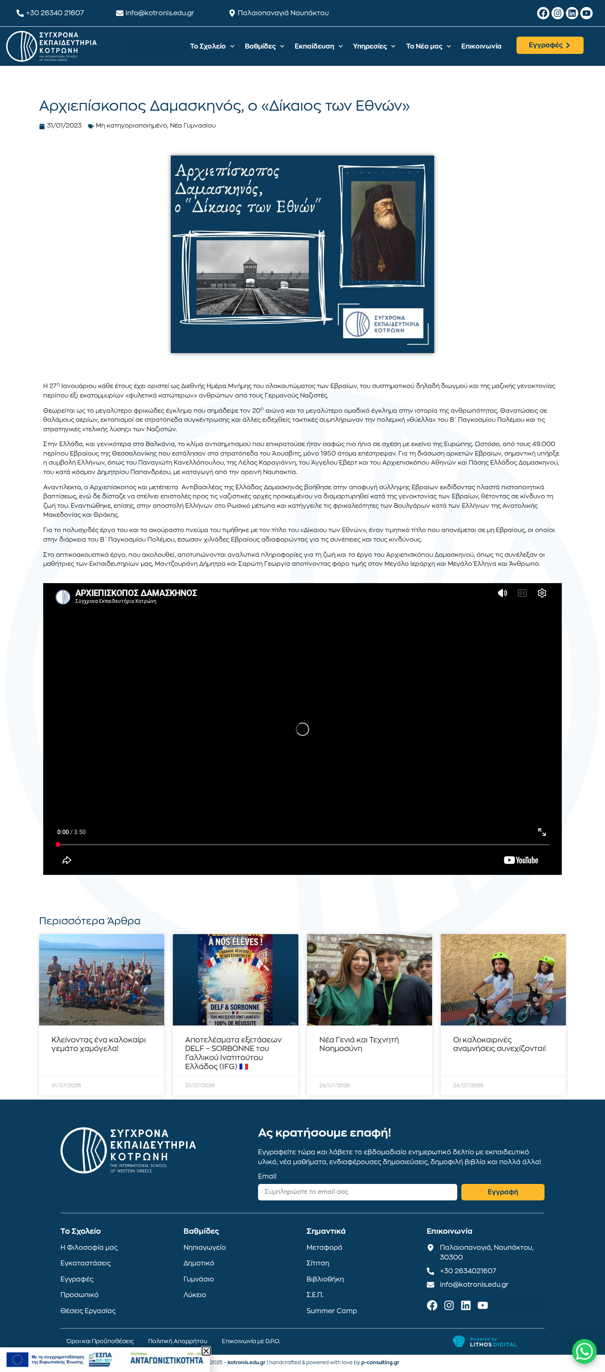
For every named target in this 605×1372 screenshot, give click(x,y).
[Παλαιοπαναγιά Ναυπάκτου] (232, 13)
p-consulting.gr (380, 1362)
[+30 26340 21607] (20, 13)
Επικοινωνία (481, 46)
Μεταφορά (324, 1247)
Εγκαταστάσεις (85, 1263)
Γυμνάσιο (199, 1279)
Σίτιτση (318, 1263)
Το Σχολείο (208, 46)
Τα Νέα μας (424, 46)
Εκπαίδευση (314, 46)
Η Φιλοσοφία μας (89, 1247)
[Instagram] (557, 13)
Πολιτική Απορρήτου (177, 1341)
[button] (206, 1351)
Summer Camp (332, 1311)
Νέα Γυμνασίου (193, 126)
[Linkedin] (572, 13)
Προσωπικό (79, 1295)
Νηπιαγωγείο (205, 1247)
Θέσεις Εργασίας (88, 1311)
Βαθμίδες (260, 46)
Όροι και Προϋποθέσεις (100, 1341)
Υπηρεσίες (370, 46)
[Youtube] (586, 13)
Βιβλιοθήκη (325, 1279)
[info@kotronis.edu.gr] (119, 13)
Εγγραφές (76, 1279)
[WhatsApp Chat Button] (584, 1351)
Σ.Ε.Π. (315, 1295)
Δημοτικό (199, 1263)
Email (267, 1176)
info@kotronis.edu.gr (160, 13)
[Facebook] (543, 13)
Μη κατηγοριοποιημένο (131, 126)
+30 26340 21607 (55, 13)
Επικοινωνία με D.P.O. (251, 1341)
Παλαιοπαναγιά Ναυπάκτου (283, 13)
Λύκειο (195, 1295)
